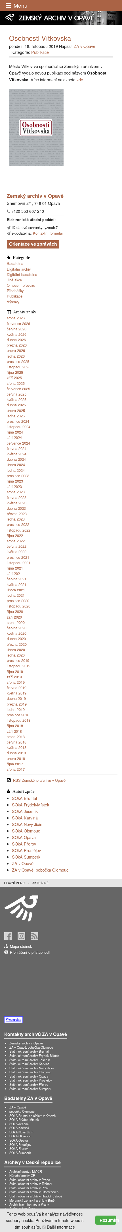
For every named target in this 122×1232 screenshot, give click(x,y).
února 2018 (16, 758)
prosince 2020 (18, 600)
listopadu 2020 (18, 606)
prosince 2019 (18, 660)
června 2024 (16, 448)
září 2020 (14, 617)
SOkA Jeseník (25, 811)
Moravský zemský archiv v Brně (31, 1200)
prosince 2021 (18, 557)
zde (80, 79)
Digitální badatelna (22, 274)
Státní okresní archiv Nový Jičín (31, 1068)
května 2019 (16, 693)
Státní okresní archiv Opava (28, 1076)
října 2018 (15, 725)
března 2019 (17, 704)
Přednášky (15, 290)
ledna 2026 (16, 356)
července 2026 (18, 323)
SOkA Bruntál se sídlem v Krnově (32, 1115)
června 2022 (16, 546)
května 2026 (16, 334)
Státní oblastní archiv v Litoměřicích (33, 1191)
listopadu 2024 (18, 426)
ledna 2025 (16, 416)
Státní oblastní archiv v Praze (29, 1179)
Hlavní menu (14, 882)
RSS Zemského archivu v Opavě (39, 780)
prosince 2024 (18, 421)
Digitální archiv (19, 269)
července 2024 (18, 443)
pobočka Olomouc (22, 1111)
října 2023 (15, 481)
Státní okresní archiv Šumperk (30, 1088)
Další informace (61, 1227)
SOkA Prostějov (26, 850)
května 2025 (16, 399)
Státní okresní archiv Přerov (28, 1084)
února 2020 (16, 649)
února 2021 (16, 589)
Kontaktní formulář (48, 233)
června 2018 (16, 742)
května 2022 (16, 551)
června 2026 (16, 329)
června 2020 (16, 627)
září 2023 (14, 486)
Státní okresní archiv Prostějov (30, 1080)
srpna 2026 (16, 317)
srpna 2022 (16, 540)
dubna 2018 (16, 752)
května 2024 (16, 453)
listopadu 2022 (18, 530)
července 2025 (18, 388)
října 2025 (15, 372)
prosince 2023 (18, 475)
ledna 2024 (16, 470)
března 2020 (17, 644)
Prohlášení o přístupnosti (30, 952)
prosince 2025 (18, 361)
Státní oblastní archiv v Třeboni (30, 1183)
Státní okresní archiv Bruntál (29, 1051)
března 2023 (17, 513)
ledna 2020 (16, 655)
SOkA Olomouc (26, 831)
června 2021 (16, 578)
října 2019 (15, 671)
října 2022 (15, 535)
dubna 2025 (16, 404)
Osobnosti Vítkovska (40, 38)
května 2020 (16, 633)
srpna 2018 (16, 736)
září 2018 (14, 731)
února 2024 (16, 464)
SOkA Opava (24, 837)
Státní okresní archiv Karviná (29, 1063)
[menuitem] (18, 882)
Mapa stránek (21, 946)
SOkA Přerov (24, 844)
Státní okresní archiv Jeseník (29, 1059)
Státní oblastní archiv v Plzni (28, 1188)
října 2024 (15, 432)
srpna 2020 (16, 622)
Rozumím (108, 1220)
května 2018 (16, 747)
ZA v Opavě (22, 863)
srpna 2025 (16, 383)
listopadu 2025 (18, 366)
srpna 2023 (16, 491)
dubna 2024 (16, 459)
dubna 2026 (16, 339)
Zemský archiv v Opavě (26, 1043)
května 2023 (16, 502)
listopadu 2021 (18, 562)
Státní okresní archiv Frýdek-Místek (34, 1055)
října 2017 (15, 763)
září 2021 (14, 573)
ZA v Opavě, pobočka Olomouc (40, 870)
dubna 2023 (16, 508)
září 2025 (14, 377)
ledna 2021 (16, 595)
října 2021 (15, 568)
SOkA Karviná (25, 818)
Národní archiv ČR (22, 1175)
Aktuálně (40, 882)
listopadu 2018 (18, 720)
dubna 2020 (16, 638)
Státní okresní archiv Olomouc (30, 1072)
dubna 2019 (16, 698)
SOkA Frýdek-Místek (30, 805)
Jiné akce (14, 279)
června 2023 (16, 497)
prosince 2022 (18, 524)
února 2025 (16, 410)
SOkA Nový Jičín (27, 824)
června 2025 (16, 394)
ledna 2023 (16, 519)
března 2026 (17, 345)
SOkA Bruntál (24, 798)
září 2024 (14, 437)
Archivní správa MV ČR (25, 1171)
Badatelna (15, 263)
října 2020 (15, 611)
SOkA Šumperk (26, 857)
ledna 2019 (16, 709)
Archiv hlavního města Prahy (29, 1204)
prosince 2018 (18, 714)
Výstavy (13, 301)
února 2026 (16, 350)
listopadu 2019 (18, 665)
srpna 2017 (16, 769)
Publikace (14, 296)
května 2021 (16, 584)
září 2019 (14, 676)
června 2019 (16, 687)
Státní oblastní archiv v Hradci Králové (35, 1196)
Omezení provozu (21, 285)
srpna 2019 (16, 682)
